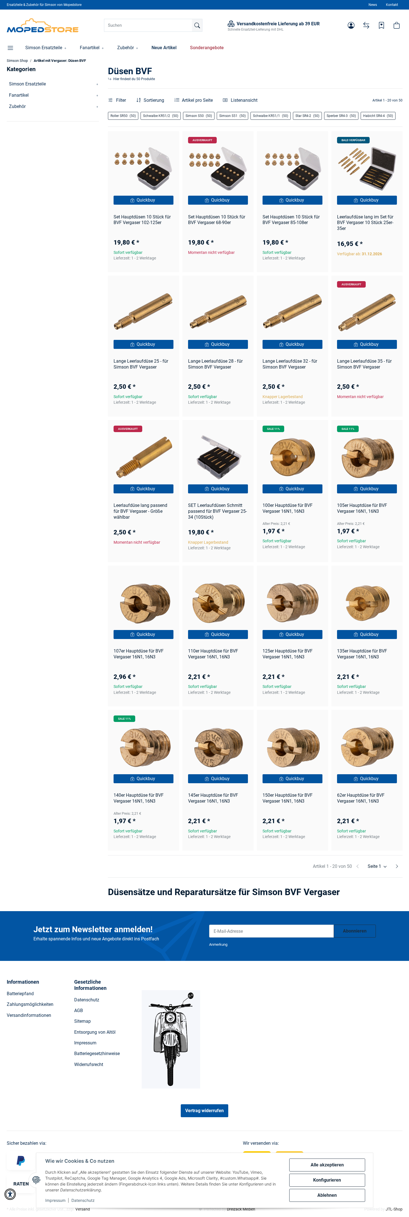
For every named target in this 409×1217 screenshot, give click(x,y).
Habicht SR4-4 (378, 116)
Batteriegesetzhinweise (97, 1053)
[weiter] (397, 866)
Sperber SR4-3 (341, 116)
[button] (351, 25)
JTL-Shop (394, 1209)
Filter (120, 100)
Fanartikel (19, 95)
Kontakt (392, 5)
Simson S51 (232, 116)
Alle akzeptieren (327, 1165)
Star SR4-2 (307, 116)
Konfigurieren (327, 1180)
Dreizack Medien (241, 1209)
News (373, 5)
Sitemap (82, 1021)
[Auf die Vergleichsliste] (155, 141)
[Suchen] (197, 25)
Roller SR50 (123, 116)
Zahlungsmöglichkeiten (30, 1004)
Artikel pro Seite (197, 100)
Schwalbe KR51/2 (160, 116)
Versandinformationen (29, 1015)
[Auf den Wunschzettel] (169, 141)
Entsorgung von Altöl (95, 1032)
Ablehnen (327, 1195)
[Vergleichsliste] (366, 25)
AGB (78, 1010)
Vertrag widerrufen (204, 1110)
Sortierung (154, 100)
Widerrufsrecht (88, 1064)
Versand (82, 1209)
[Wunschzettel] (381, 25)
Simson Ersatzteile (27, 84)
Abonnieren (355, 931)
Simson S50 (199, 116)
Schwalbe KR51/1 (270, 116)
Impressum (55, 1200)
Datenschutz (83, 1200)
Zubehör (17, 106)
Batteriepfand (20, 993)
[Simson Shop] (43, 25)
